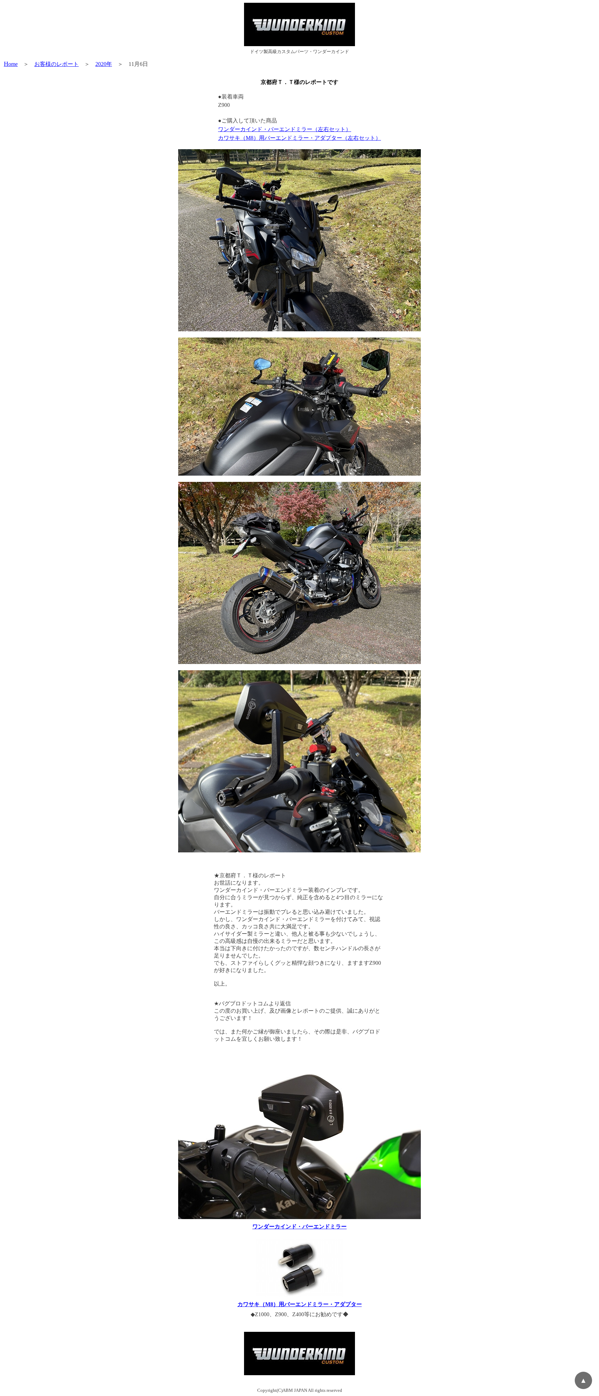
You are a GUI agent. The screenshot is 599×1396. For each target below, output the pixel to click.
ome (11, 64)
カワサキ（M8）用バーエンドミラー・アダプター (299, 1304)
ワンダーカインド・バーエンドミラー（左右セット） (284, 129)
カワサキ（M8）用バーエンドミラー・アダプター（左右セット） (299, 138)
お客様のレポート (56, 64)
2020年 (103, 64)
